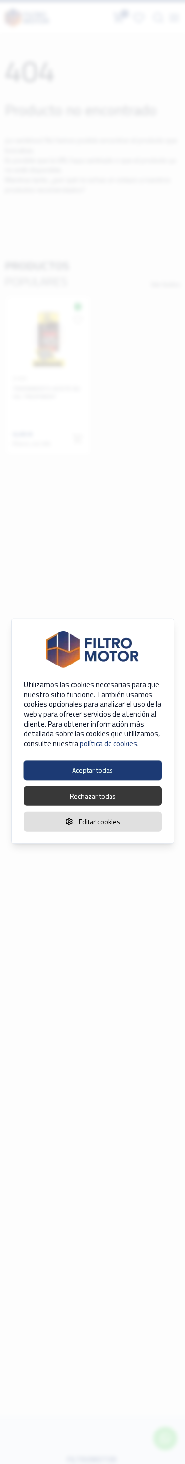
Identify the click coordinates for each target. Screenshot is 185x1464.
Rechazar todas (93, 796)
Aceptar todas (92, 770)
